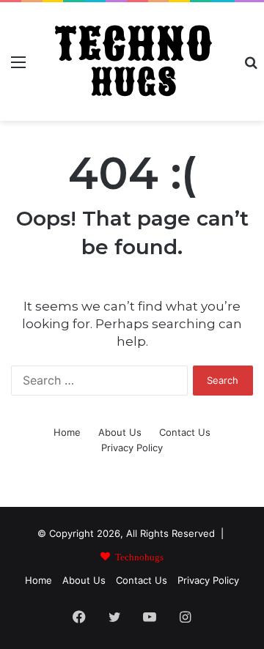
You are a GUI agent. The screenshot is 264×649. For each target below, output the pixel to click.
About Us (120, 432)
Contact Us (184, 432)
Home (67, 432)
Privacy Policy (132, 447)
